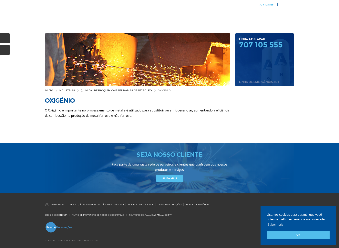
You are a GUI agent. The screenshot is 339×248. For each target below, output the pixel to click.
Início (49, 90)
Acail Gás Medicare (227, 4)
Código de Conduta (56, 215)
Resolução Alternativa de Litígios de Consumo (97, 204)
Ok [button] (298, 234)
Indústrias (67, 90)
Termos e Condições (169, 204)
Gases (185, 16)
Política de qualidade (141, 204)
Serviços (202, 16)
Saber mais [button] (275, 224)
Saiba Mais (169, 178)
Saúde (170, 16)
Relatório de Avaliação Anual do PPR (150, 215)
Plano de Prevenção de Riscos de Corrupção (98, 215)
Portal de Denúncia (197, 204)
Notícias (266, 16)
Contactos (286, 16)
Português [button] (288, 4)
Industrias (152, 16)
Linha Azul (259, 5)
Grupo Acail (58, 204)
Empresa (221, 16)
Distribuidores (243, 16)
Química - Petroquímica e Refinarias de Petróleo (116, 90)
